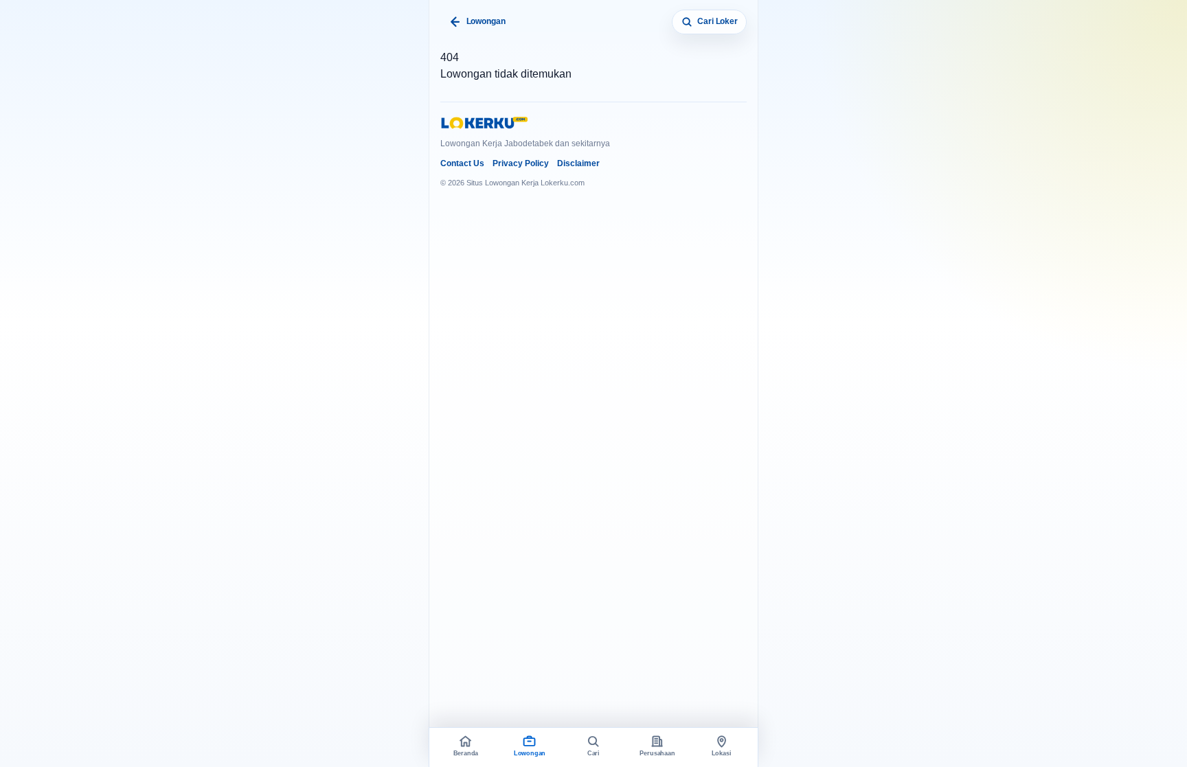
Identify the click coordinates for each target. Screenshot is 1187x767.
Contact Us (462, 163)
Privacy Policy (521, 163)
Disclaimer (578, 163)
